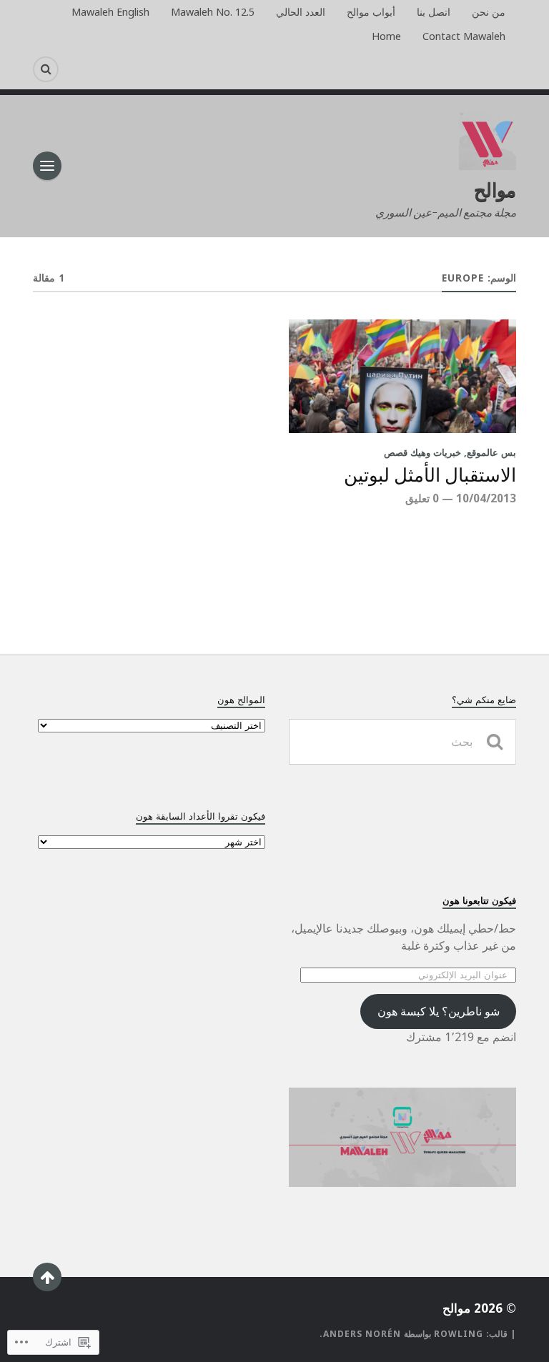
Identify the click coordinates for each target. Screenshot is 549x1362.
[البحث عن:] (402, 742)
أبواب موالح (371, 12)
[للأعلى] (47, 1277)
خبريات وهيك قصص (422, 452)
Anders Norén (362, 1334)
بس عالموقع (491, 452)
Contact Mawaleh (463, 36)
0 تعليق (422, 498)
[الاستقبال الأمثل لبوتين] (402, 376)
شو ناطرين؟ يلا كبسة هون (438, 1011)
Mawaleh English (110, 12)
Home (386, 36)
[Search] (46, 69)
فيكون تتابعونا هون (479, 900)
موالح (495, 189)
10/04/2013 (486, 498)
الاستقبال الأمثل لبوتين (430, 475)
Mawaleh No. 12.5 (212, 12)
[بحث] (494, 742)
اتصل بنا (433, 12)
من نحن (488, 12)
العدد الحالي (300, 12)
